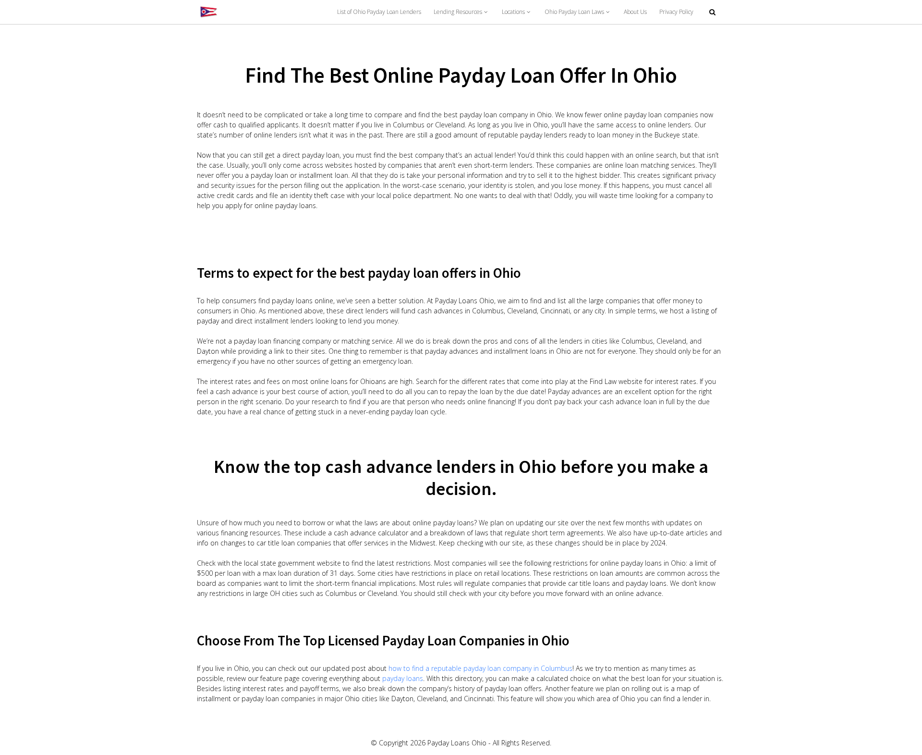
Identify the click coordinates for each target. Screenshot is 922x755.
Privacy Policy (676, 12)
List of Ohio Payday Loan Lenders (379, 12)
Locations (513, 12)
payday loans (402, 678)
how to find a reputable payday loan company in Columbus (480, 668)
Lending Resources (458, 12)
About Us (635, 12)
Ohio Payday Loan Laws (574, 12)
